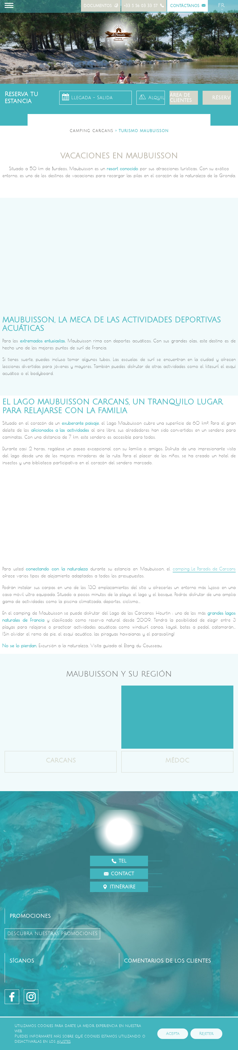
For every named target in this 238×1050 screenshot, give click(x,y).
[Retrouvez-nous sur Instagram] (31, 997)
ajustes (64, 1042)
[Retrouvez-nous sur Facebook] (12, 997)
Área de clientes (181, 97)
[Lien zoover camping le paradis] (156, 996)
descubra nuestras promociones (52, 934)
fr (221, 5)
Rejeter (206, 1033)
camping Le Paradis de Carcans (204, 569)
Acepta (172, 1033)
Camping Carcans (91, 131)
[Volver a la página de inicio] (119, 34)
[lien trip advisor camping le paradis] (130, 996)
